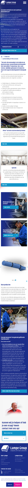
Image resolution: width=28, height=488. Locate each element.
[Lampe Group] (8, 3)
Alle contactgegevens (19, 461)
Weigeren (17, 484)
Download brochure (7, 47)
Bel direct (6, 438)
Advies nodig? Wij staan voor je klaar (11, 391)
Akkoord (10, 484)
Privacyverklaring (4, 464)
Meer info (4, 144)
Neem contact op (8, 235)
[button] (14, 265)
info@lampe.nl (6, 472)
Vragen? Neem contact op (10, 51)
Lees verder (7, 207)
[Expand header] (25, 2)
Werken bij (3, 459)
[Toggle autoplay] (26, 281)
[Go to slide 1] (12, 280)
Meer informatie (22, 480)
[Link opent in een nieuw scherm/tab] (2, 475)
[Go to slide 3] (15, 280)
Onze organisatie (4, 457)
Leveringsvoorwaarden (5, 462)
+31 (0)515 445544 (7, 471)
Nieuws (2, 461)
